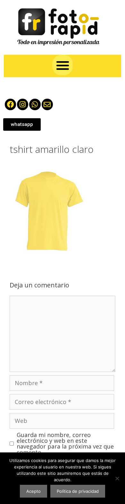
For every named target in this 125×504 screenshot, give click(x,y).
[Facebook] (10, 104)
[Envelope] (47, 104)
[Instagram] (22, 104)
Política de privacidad (78, 491)
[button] (62, 65)
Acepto (33, 491)
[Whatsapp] (34, 104)
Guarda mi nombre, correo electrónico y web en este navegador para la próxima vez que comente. (65, 443)
